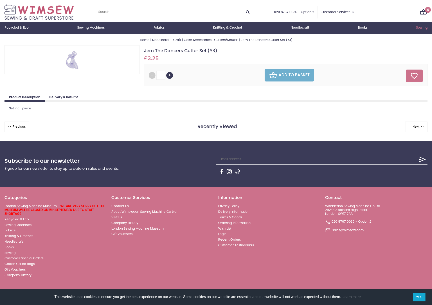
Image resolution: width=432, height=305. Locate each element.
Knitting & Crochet (227, 27)
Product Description (24, 97)
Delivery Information (234, 211)
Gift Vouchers (15, 269)
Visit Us (116, 217)
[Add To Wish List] (414, 76)
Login (222, 234)
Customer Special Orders (23, 258)
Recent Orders (229, 239)
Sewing (422, 27)
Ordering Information (234, 223)
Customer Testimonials (236, 245)
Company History (18, 275)
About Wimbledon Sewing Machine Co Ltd (143, 211)
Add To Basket (294, 75)
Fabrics (158, 27)
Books (362, 27)
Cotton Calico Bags (19, 264)
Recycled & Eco (16, 27)
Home (144, 40)
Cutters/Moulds (226, 40)
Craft (177, 40)
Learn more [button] (351, 297)
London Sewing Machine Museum (137, 228)
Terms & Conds (230, 217)
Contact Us (120, 206)
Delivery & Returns (64, 97)
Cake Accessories (198, 40)
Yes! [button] (419, 297)
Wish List (224, 228)
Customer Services (335, 12)
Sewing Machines (91, 27)
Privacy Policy (228, 206)
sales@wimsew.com (348, 230)
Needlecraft (300, 27)
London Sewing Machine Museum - (54, 210)
